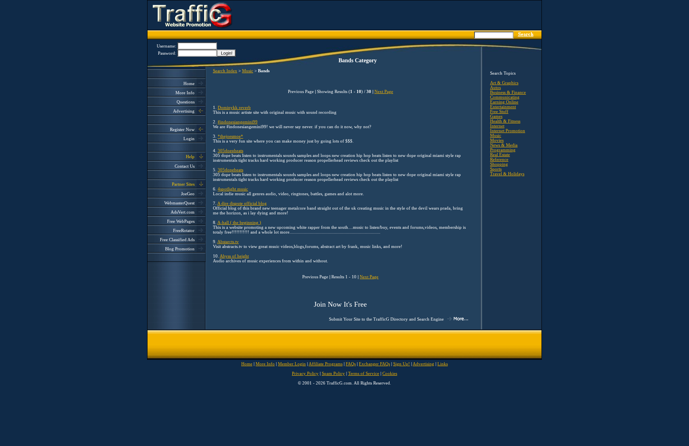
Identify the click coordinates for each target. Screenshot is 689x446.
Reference (499, 159)
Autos (495, 87)
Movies (497, 140)
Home (189, 83)
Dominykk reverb (234, 107)
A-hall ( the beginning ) (239, 222)
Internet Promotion (507, 130)
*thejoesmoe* (230, 136)
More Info (185, 92)
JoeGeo (188, 193)
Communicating (505, 97)
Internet (497, 125)
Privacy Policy (305, 373)
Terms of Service (363, 373)
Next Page (383, 91)
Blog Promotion (180, 248)
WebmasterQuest (179, 202)
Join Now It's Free (340, 304)
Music (247, 70)
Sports (496, 169)
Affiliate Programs (326, 363)
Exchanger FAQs (374, 363)
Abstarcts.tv (228, 241)
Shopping (499, 164)
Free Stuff (499, 111)
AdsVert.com (183, 212)
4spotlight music (233, 188)
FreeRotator (184, 230)
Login (189, 138)
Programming (503, 149)
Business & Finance (508, 92)
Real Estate (500, 154)
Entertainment (503, 106)
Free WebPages (181, 221)
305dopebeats (230, 169)
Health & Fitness (505, 121)
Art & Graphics (504, 82)
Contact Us (185, 166)
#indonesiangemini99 (238, 121)
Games (496, 116)
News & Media (504, 145)
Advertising (184, 111)
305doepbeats (230, 150)
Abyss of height (234, 256)
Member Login (292, 363)
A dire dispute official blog (242, 203)
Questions (186, 101)
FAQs (351, 363)
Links (442, 363)
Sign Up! (401, 363)
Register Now (182, 129)
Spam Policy (333, 373)
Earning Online (504, 101)
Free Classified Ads (177, 239)
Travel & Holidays (507, 173)
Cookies (389, 373)
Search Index (225, 70)
